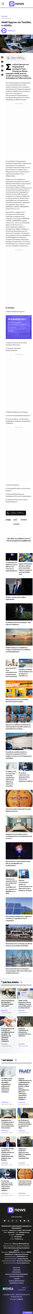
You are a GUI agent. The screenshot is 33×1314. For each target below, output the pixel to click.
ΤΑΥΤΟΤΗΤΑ (16, 1267)
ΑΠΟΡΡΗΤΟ (28, 1312)
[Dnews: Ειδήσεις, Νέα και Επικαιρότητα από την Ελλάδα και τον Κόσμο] (16, 3)
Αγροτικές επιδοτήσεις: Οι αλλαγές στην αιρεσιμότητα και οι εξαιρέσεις (24, 1032)
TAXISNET (24, 519)
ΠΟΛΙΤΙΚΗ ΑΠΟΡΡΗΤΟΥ (17, 1276)
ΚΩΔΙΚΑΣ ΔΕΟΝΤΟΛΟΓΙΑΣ (16, 1281)
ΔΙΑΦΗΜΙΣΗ (16, 1270)
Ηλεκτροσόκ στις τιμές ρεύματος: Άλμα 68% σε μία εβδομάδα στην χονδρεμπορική (18, 863)
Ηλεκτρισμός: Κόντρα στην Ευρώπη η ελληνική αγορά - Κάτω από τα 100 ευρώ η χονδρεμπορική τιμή (19, 971)
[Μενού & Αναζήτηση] (2, 3)
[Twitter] (2, 61)
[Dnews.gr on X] (8, 1220)
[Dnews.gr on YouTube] (24, 1220)
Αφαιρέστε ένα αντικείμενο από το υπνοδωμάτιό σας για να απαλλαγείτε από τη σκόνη (19, 836)
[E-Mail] (2, 70)
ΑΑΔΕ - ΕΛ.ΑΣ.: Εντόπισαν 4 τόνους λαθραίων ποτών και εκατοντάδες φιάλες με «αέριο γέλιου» (24, 1004)
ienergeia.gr (21, 1102)
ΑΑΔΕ (15, 519)
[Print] (2, 75)
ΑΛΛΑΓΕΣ (16, 524)
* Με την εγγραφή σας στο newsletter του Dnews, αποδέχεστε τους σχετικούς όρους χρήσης (18, 334)
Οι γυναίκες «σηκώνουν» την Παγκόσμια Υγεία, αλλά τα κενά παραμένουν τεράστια (26, 777)
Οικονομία (4, 16)
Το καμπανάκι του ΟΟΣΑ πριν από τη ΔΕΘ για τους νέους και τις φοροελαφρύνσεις (11, 566)
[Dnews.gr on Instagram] (12, 1220)
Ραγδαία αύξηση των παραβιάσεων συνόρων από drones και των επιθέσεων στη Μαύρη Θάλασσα (18, 649)
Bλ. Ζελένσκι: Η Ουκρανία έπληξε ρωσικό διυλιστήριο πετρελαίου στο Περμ (25, 1124)
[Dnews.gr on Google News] (20, 1220)
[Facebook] (2, 57)
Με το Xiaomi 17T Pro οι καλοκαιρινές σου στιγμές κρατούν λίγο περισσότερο (11, 672)
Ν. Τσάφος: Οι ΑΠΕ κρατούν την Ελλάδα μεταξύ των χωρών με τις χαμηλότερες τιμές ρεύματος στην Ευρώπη (7, 1154)
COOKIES (16, 1278)
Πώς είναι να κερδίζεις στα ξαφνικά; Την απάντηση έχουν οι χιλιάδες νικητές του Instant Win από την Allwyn (18, 727)
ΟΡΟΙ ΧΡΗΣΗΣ (16, 1272)
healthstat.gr (5, 1102)
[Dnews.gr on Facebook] (4, 1220)
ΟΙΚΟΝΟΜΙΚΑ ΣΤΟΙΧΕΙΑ (16, 1283)
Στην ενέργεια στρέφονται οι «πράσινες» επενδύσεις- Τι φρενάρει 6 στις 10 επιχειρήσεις (19, 918)
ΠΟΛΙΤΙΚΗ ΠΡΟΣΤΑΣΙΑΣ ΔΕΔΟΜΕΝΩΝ (16, 1274)
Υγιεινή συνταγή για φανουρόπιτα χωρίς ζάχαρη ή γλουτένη (25, 1182)
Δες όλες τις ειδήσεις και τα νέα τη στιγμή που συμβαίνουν (18, 539)
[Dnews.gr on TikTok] (16, 1220)
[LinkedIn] (2, 66)
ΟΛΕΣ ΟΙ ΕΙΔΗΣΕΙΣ (16, 1217)
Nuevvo (20, 1299)
